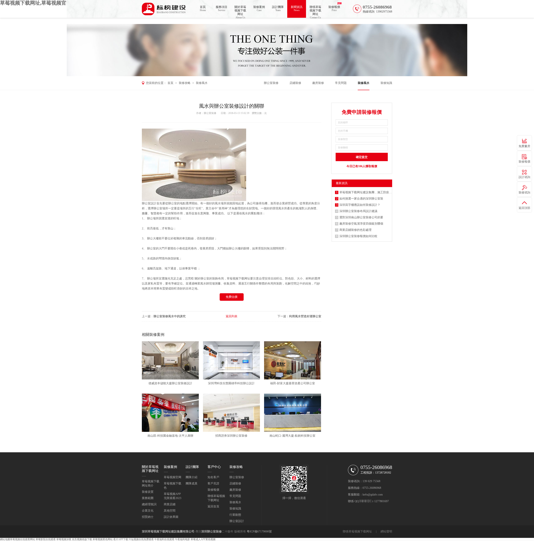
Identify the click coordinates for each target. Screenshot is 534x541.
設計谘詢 (524, 177)
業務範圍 (148, 498)
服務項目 (221, 8)
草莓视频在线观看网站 (22, 539)
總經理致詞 (149, 504)
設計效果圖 (171, 516)
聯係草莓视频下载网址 (315, 11)
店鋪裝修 (295, 83)
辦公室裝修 (271, 83)
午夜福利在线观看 (164, 539)
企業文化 (148, 510)
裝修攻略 (184, 83)
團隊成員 (191, 483)
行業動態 (235, 514)
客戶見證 (213, 483)
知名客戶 (213, 477)
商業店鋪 (169, 504)
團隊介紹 (191, 477)
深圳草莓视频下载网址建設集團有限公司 (168, 531)
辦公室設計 (149, 203)
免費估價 (231, 296)
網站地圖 (5, 539)
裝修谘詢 (524, 192)
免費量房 (524, 146)
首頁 (203, 8)
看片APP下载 (120, 539)
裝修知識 (386, 83)
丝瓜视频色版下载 (82, 539)
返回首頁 (213, 506)
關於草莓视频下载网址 (240, 11)
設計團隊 (278, 8)
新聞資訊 (296, 8)
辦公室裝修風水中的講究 (170, 316)
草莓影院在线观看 (46, 539)
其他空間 (169, 510)
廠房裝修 (318, 83)
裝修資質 (148, 491)
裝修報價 (334, 8)
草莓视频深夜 (63, 539)
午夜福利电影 (182, 539)
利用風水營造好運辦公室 (305, 316)
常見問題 (341, 83)
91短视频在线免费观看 (141, 539)
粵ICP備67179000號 (259, 531)
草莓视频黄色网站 (103, 539)
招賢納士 (148, 516)
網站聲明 (386, 531)
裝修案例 (259, 8)
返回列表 (231, 316)
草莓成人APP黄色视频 (203, 539)
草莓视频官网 (172, 477)
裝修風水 (202, 83)
